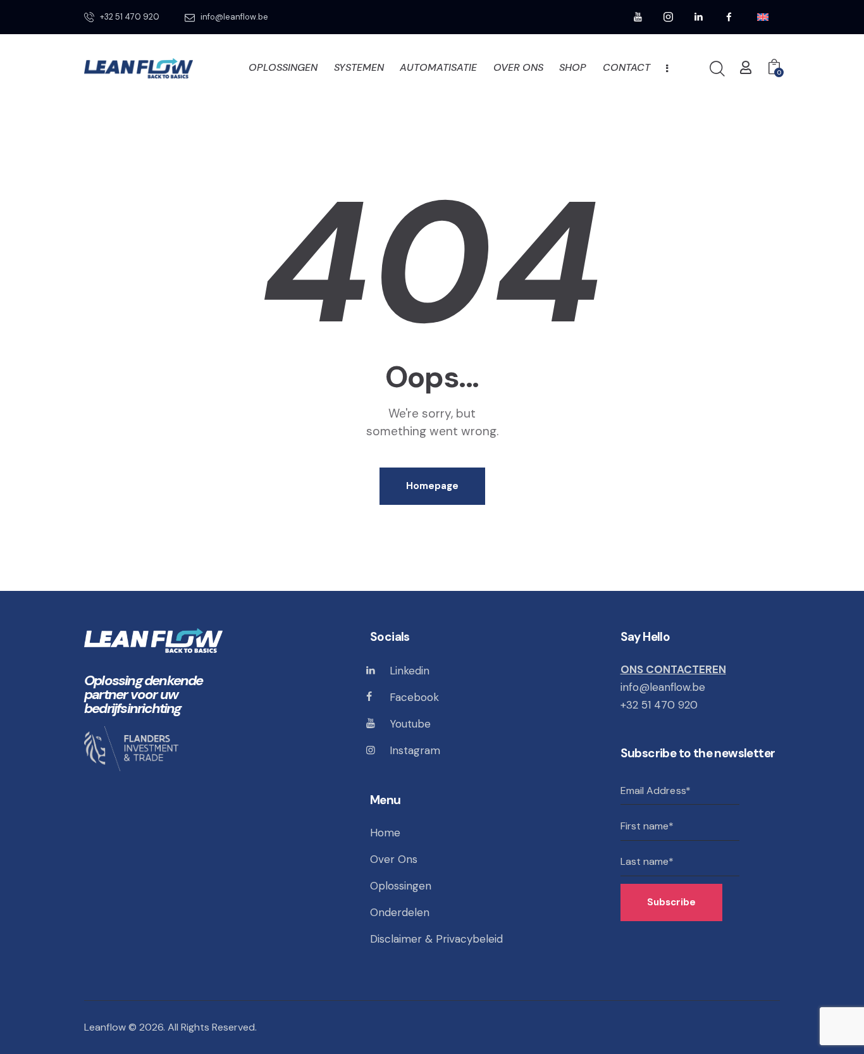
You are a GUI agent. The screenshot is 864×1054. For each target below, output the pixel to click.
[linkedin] (699, 17)
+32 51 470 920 (659, 705)
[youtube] (638, 17)
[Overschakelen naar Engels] (763, 17)
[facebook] (729, 17)
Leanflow (105, 1027)
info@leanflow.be (662, 687)
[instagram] (669, 17)
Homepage (432, 486)
